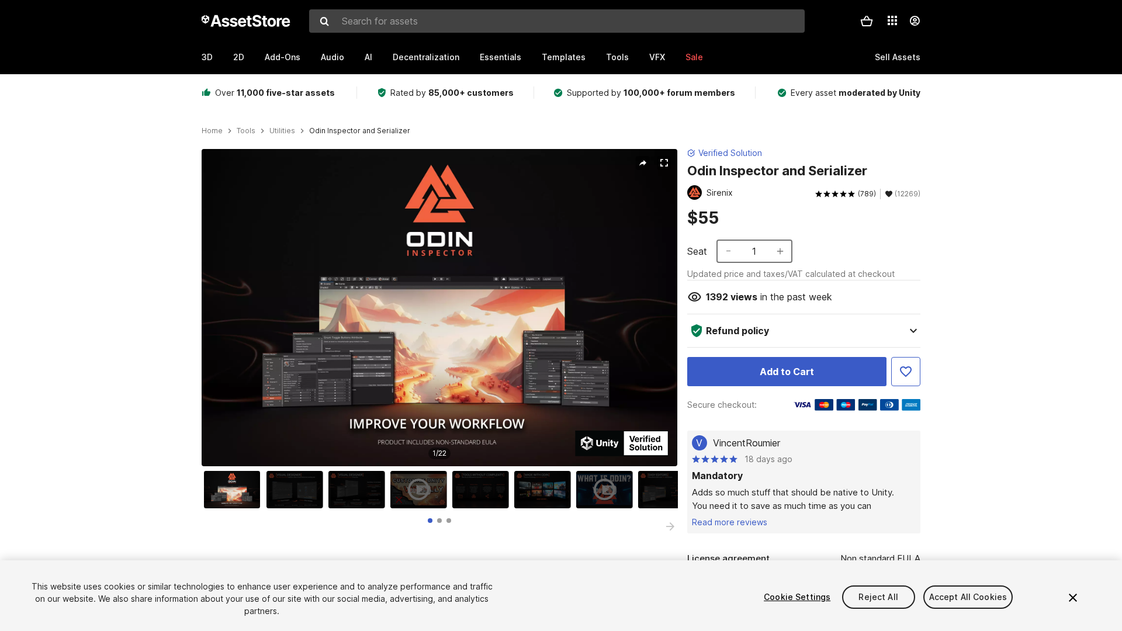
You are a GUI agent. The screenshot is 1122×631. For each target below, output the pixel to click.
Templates (564, 57)
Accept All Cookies (968, 597)
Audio (332, 57)
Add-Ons (282, 57)
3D (207, 57)
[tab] (430, 520)
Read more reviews (729, 522)
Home (212, 131)
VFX (657, 57)
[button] (867, 21)
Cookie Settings (797, 597)
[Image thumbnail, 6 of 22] (545, 489)
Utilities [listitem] (282, 131)
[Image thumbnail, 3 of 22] (359, 489)
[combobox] (557, 21)
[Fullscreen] (664, 163)
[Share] (643, 163)
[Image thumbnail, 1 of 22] (234, 489)
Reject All (878, 597)
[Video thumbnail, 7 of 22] (607, 489)
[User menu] (914, 21)
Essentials (500, 57)
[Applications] (892, 20)
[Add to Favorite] (905, 371)
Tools (617, 57)
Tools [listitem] (246, 131)
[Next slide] (670, 526)
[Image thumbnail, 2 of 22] (297, 489)
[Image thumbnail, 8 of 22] (669, 489)
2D (238, 57)
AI (368, 57)
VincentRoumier (746, 443)
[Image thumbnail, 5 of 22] (483, 489)
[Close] (1073, 598)
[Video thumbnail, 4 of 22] (421, 489)
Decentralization (426, 57)
